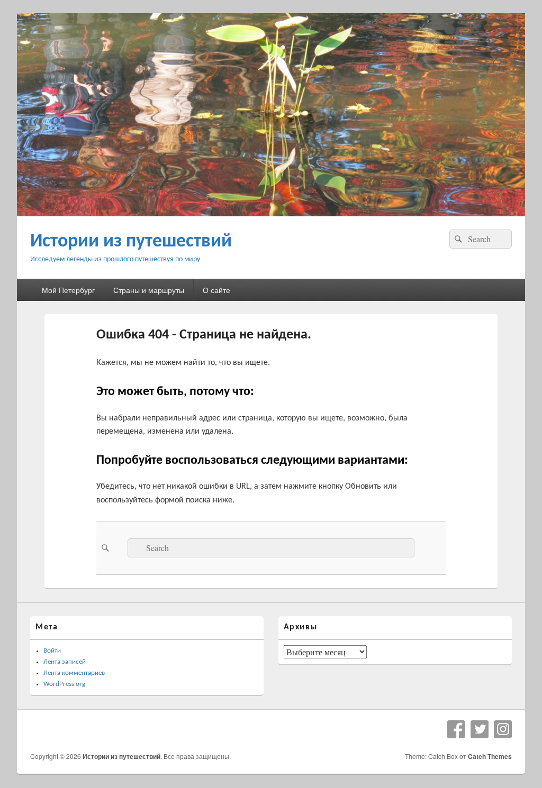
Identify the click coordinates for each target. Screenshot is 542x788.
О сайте (216, 290)
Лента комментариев (74, 673)
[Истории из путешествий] (271, 212)
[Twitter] (480, 729)
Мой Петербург (68, 290)
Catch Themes (490, 756)
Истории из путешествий (131, 241)
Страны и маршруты (148, 290)
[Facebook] (456, 729)
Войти (52, 650)
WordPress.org (64, 684)
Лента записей (64, 661)
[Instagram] (503, 729)
